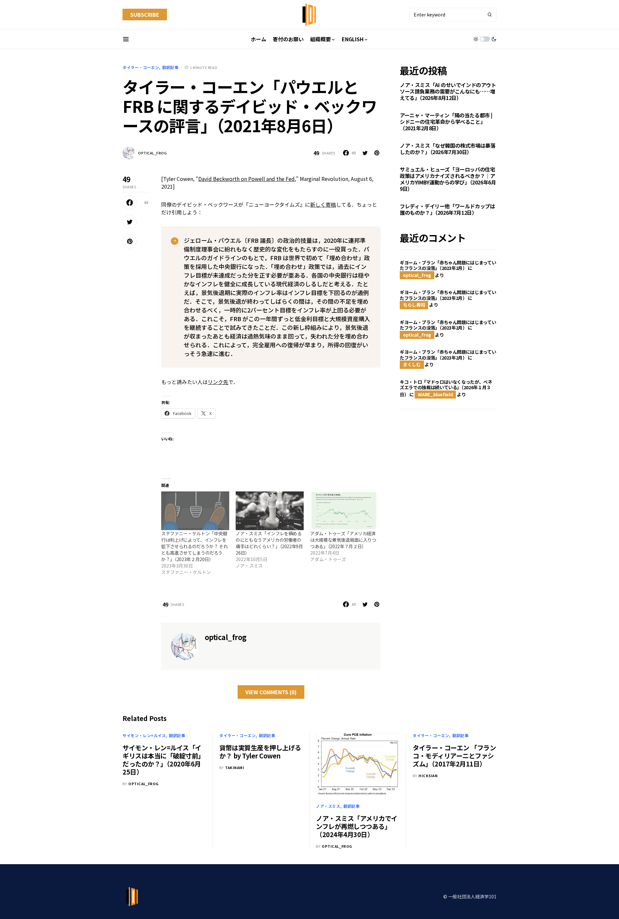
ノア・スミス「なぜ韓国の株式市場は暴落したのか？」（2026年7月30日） (447, 149)
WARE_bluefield (435, 394)
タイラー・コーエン (141, 67)
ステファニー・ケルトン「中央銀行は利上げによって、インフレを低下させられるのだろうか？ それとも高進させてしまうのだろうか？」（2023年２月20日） (194, 546)
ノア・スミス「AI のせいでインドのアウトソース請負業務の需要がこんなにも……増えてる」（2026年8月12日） (448, 91)
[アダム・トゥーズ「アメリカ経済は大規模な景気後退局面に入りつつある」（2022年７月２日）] (344, 510)
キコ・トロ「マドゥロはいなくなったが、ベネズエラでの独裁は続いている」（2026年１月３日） (446, 388)
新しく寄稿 (323, 204)
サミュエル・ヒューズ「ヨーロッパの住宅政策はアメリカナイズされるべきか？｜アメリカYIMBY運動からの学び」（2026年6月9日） (448, 179)
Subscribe (144, 14)
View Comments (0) (271, 692)
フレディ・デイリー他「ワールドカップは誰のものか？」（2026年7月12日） (447, 209)
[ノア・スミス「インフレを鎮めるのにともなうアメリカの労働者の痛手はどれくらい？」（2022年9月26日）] (270, 510)
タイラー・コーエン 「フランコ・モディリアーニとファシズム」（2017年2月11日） (454, 755)
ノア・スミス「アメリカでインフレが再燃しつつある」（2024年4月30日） (357, 826)
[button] (126, 39)
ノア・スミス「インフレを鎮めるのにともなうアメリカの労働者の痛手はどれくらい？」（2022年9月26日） (269, 543)
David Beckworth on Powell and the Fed (246, 179)
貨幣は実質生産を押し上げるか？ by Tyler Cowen (260, 751)
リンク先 (218, 382)
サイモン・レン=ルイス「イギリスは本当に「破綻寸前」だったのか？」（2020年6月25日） (163, 759)
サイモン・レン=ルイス (144, 735)
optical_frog (152, 152)
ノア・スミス (328, 806)
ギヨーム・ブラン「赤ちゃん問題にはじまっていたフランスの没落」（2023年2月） (448, 265)
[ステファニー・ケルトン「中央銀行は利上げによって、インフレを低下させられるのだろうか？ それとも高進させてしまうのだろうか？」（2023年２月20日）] (195, 510)
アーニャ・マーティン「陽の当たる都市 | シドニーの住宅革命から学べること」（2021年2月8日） (446, 122)
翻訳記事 (170, 67)
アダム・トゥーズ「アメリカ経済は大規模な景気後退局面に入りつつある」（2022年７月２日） (343, 539)
